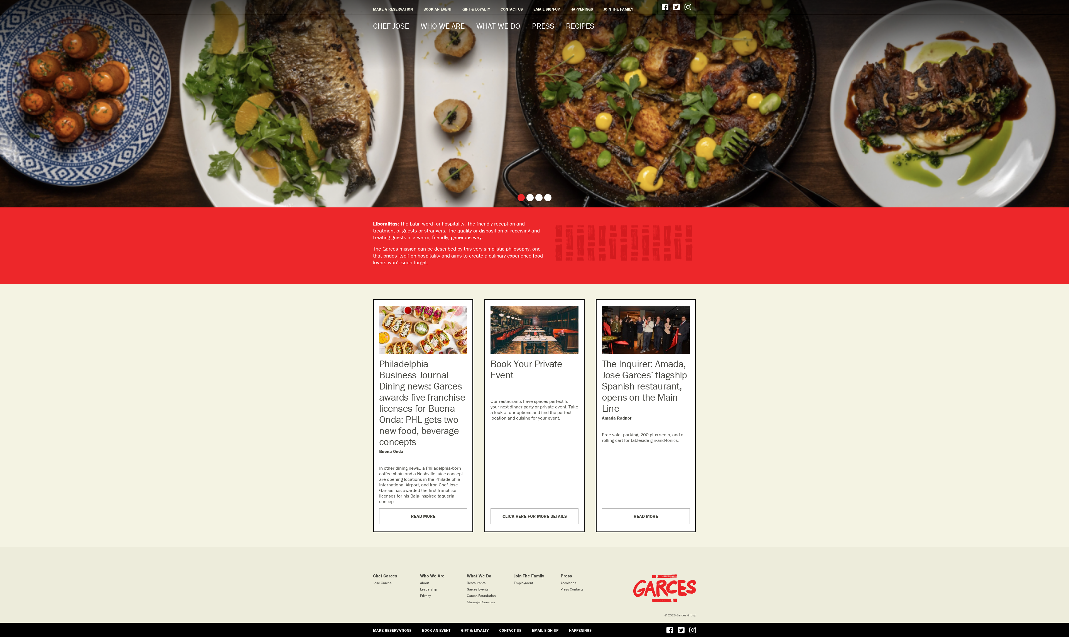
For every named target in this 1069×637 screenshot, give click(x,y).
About (424, 582)
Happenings (581, 9)
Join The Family (618, 9)
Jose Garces (382, 582)
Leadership (428, 589)
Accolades (568, 582)
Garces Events (478, 589)
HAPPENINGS (580, 630)
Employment (523, 582)
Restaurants (476, 582)
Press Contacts (572, 589)
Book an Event (437, 9)
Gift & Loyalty (476, 9)
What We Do (498, 26)
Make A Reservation (393, 9)
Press (543, 26)
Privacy (425, 595)
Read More (423, 516)
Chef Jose (391, 26)
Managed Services (481, 602)
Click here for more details (534, 516)
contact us (512, 9)
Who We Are (443, 26)
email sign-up (546, 9)
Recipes (580, 26)
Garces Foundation (481, 595)
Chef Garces (385, 576)
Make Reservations (392, 630)
